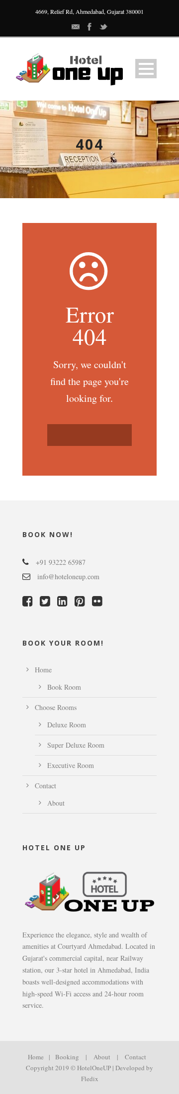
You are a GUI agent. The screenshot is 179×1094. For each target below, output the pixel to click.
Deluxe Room (66, 724)
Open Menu (146, 68)
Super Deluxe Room (75, 745)
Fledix (89, 1078)
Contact (45, 785)
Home (43, 669)
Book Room (64, 687)
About (56, 803)
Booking (67, 1056)
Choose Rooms (56, 707)
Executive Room (70, 765)
